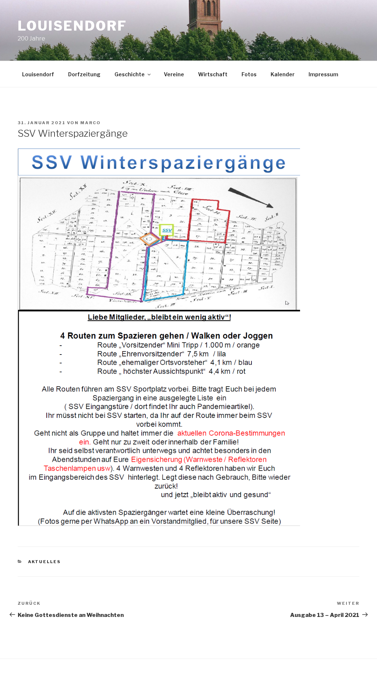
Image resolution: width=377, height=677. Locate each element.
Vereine (174, 74)
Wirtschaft (213, 74)
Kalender (283, 74)
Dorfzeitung (84, 74)
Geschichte (129, 74)
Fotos (249, 74)
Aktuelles (44, 561)
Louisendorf (72, 26)
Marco (90, 122)
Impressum (323, 74)
